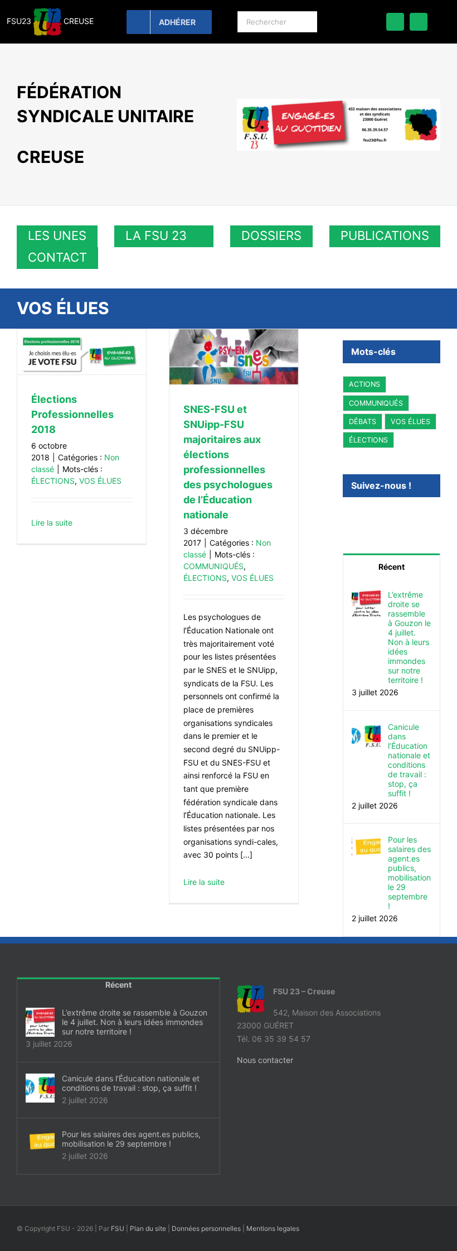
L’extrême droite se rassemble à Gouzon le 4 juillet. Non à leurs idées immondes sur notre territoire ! (409, 637)
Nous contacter (265, 1060)
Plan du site (148, 1228)
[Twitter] (361, 515)
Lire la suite (51, 522)
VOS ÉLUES (100, 480)
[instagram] (418, 22)
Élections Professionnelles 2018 (72, 414)
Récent (391, 566)
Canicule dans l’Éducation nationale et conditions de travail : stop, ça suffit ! (409, 760)
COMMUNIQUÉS (213, 566)
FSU (117, 1228)
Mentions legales (272, 1228)
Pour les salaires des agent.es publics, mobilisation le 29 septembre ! (409, 873)
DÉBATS (362, 421)
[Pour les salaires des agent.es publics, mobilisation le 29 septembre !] (366, 841)
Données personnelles (206, 1228)
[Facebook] (346, 515)
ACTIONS (364, 384)
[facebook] (395, 22)
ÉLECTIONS (53, 480)
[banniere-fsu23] (338, 102)
